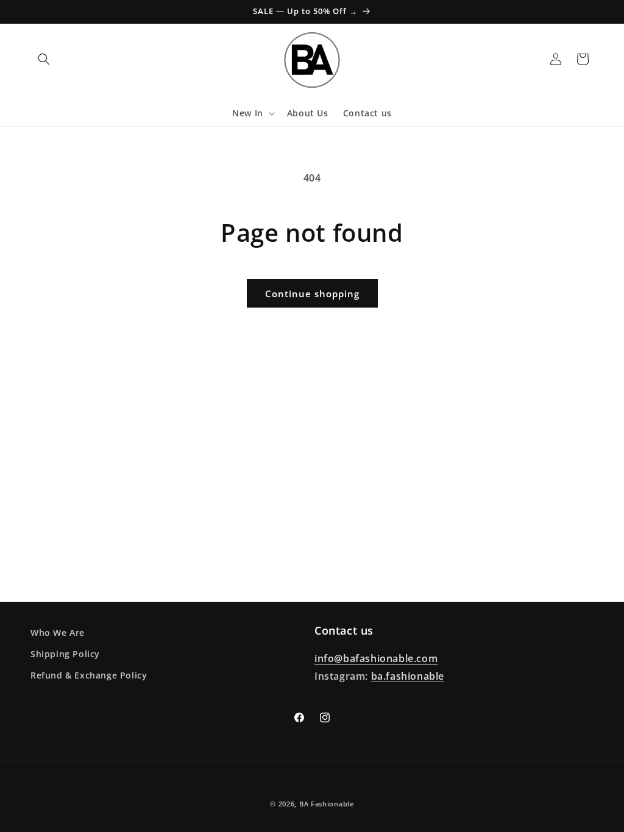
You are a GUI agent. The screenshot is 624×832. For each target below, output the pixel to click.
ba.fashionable (407, 676)
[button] (43, 59)
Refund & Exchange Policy (88, 675)
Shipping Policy (65, 654)
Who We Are (57, 632)
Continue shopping (312, 293)
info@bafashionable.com (376, 658)
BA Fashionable (326, 803)
